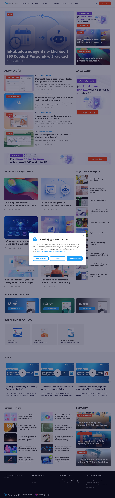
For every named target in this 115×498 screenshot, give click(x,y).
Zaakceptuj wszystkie (75, 258)
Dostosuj (57, 258)
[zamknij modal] (84, 235)
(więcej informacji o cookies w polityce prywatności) (51, 251)
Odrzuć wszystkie (41, 258)
